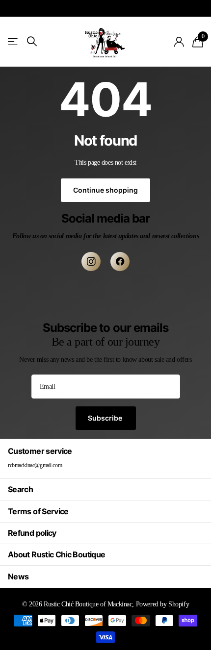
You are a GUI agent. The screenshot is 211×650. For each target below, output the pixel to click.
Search (20, 489)
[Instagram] (91, 261)
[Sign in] (179, 41)
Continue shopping (105, 190)
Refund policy (32, 533)
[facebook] (120, 261)
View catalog (13, 41)
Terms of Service (38, 511)
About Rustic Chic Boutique (56, 554)
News (18, 576)
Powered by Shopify (162, 604)
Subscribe (106, 418)
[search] (32, 41)
